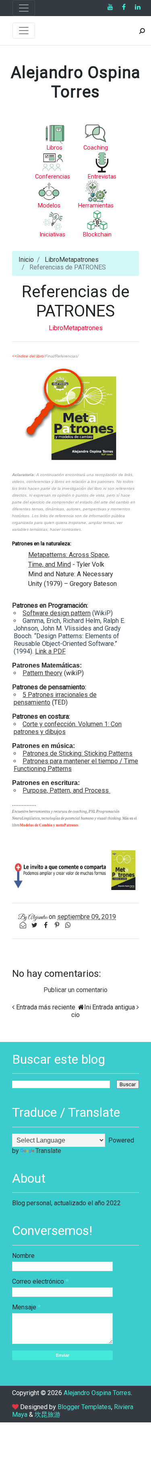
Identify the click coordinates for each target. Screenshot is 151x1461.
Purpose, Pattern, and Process (66, 790)
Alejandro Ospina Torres (76, 82)
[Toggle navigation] (23, 8)
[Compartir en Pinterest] (57, 925)
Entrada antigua (113, 1007)
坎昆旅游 (47, 1414)
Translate (48, 1151)
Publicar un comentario (75, 990)
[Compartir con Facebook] (46, 925)
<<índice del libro (28, 356)
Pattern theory (42, 673)
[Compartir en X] (35, 925)
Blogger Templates (84, 1407)
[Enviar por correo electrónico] (23, 925)
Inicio (26, 259)
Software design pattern (57, 613)
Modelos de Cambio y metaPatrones (49, 825)
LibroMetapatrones (72, 259)
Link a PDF (50, 651)
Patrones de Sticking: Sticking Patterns (77, 753)
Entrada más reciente (45, 1007)
